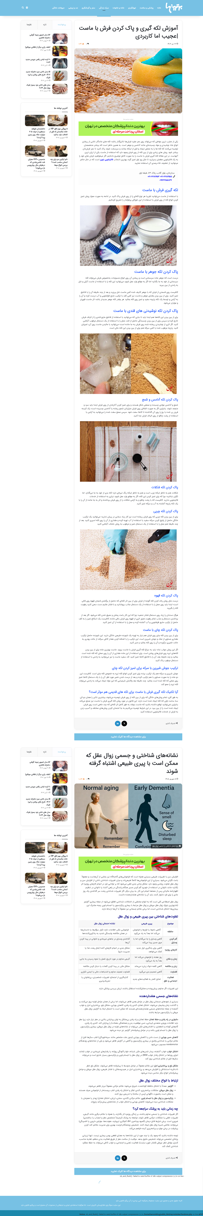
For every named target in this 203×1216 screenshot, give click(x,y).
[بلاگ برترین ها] (174, 8)
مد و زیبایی (73, 8)
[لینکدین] (117, 723)
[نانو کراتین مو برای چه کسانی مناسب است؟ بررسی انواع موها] (58, 151)
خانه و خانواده (118, 8)
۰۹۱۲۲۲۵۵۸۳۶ (166, 180)
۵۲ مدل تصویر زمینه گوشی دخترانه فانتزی (40, 36)
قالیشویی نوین (106, 159)
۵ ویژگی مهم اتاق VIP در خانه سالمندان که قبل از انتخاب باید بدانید (58, 131)
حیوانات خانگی (58, 8)
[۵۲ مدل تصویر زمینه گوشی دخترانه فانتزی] (60, 39)
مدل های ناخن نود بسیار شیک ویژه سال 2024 (38, 86)
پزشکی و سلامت (146, 8)
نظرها (29, 24)
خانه (159, 8)
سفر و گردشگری (88, 8)
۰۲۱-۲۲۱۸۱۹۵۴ (154, 176)
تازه (44, 24)
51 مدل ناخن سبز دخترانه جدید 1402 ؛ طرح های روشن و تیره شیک (38, 74)
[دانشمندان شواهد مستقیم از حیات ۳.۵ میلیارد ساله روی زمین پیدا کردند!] (35, 120)
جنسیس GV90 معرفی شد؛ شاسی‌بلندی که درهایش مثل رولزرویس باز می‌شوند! (36, 164)
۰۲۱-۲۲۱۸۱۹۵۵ (166, 176)
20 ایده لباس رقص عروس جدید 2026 (38, 61)
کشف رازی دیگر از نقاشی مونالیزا (37, 47)
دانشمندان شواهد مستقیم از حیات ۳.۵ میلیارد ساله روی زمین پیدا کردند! (36, 133)
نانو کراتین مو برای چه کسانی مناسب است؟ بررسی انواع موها (59, 162)
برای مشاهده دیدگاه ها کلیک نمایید (128, 736)
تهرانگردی (132, 8)
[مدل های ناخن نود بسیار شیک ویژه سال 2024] (60, 89)
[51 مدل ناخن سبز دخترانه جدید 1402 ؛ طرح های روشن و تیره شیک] (60, 75)
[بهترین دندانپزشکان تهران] (128, 128)
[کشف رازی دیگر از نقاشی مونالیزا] (60, 51)
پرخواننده (62, 24)
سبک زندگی (104, 8)
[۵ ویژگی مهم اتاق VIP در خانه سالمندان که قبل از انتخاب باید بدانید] (58, 120)
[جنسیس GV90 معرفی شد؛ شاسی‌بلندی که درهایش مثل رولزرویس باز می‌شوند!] (35, 151)
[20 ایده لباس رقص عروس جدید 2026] (60, 63)
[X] (124, 723)
